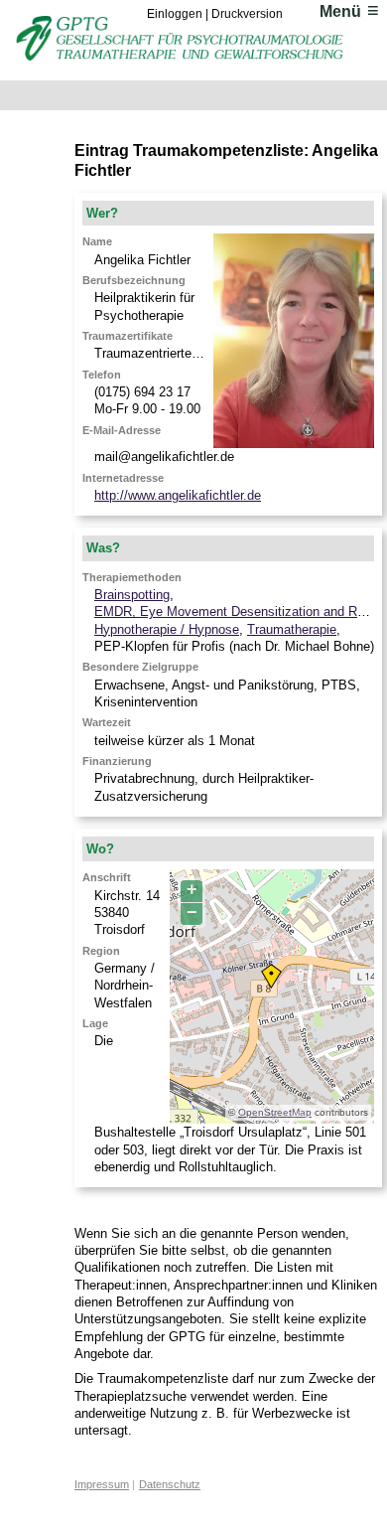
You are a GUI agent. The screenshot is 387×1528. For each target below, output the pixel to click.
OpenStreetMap (275, 1112)
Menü (340, 11)
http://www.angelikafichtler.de (177, 495)
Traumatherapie (291, 629)
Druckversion (247, 14)
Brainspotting (132, 594)
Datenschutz (169, 1484)
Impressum (101, 1484)
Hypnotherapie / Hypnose (166, 629)
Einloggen (174, 14)
